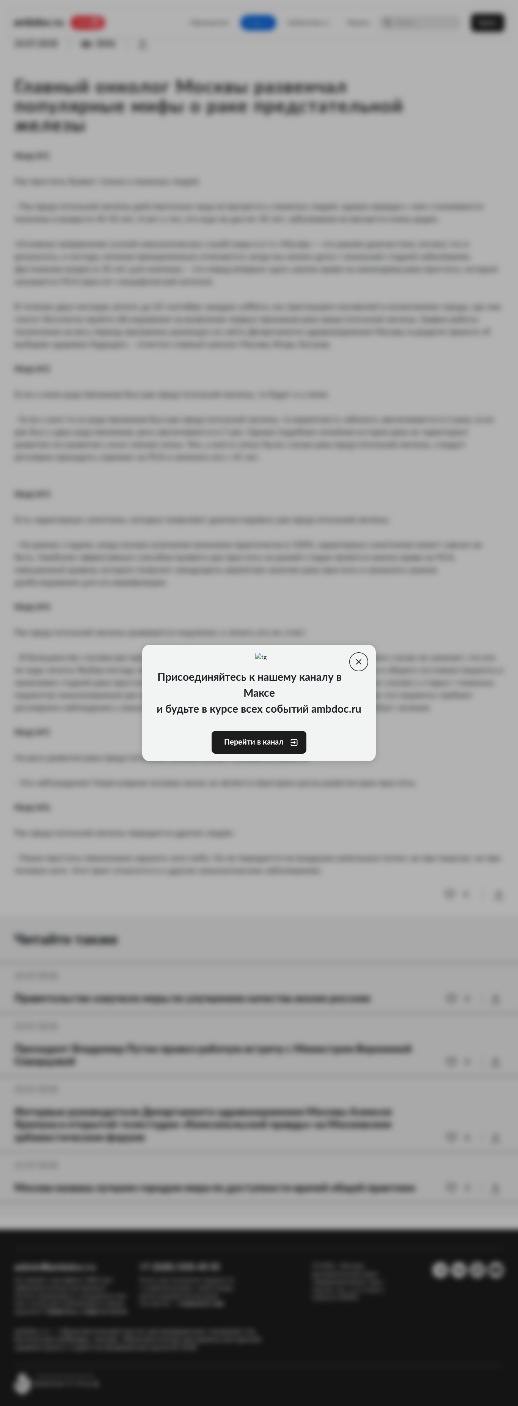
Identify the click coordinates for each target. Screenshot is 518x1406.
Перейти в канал (253, 742)
